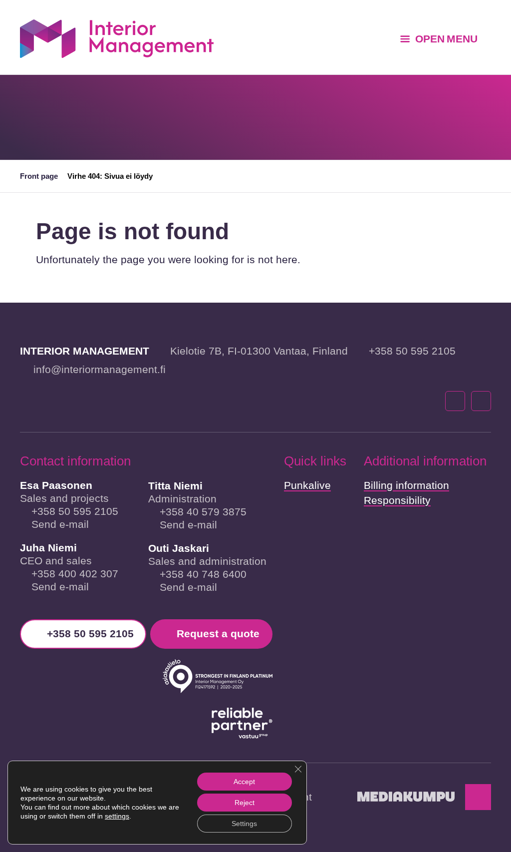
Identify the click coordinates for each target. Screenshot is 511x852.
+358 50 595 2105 (412, 351)
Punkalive (307, 485)
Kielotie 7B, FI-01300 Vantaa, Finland (259, 351)
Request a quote (218, 633)
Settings (244, 824)
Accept (244, 782)
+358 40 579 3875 (203, 511)
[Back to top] (478, 797)
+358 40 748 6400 (203, 574)
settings (117, 816)
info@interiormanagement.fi (99, 369)
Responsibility (397, 500)
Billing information (406, 485)
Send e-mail (60, 524)
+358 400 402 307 (74, 573)
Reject (245, 803)
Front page (39, 176)
